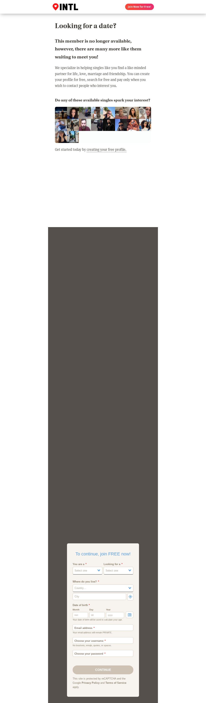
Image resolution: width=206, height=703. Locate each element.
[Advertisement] (103, 192)
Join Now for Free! (139, 6)
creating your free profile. (106, 149)
